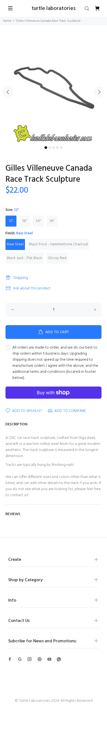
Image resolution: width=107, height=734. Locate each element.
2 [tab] (49, 147)
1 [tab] (45, 147)
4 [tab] (57, 147)
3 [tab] (53, 147)
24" (38, 221)
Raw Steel (15, 244)
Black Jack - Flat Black (24, 258)
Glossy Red (57, 258)
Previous (8, 92)
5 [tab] (61, 147)
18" (24, 221)
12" (11, 221)
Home (7, 21)
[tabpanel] (53, 88)
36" (52, 221)
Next (99, 92)
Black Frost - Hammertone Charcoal (58, 244)
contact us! (19, 495)
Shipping (20, 278)
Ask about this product (32, 288)
